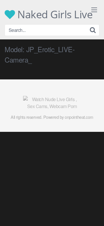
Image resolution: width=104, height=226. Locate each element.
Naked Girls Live (53, 14)
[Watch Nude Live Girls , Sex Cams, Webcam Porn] (52, 103)
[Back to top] (94, 213)
